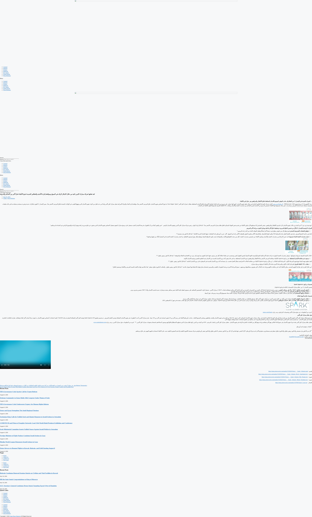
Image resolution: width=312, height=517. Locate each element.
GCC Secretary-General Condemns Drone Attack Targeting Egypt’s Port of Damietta (28, 486)
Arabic (5, 198)
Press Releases (7, 75)
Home (4, 455)
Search (1, 159)
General (5, 67)
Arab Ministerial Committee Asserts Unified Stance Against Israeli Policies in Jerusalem (29, 429)
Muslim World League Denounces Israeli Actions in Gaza (19, 442)
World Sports (6, 74)
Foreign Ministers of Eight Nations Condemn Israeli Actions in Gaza (22, 436)
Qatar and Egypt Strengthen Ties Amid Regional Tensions (19, 410)
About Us (5, 457)
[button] (156, 78)
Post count (6, 460)
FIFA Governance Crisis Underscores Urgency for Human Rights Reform (24, 404)
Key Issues (6, 72)
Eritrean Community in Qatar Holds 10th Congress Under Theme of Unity (25, 398)
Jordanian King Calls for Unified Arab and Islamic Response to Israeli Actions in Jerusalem (30, 417)
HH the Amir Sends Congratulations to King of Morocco (19, 479)
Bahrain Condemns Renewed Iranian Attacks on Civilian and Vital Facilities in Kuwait (29, 473)
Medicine (5, 71)
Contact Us (6, 458)
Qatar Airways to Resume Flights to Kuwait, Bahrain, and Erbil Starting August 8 (27, 448)
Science (5, 70)
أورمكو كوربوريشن (278, 204)
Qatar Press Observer (15, 516)
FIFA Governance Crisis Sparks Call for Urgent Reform (18, 392)
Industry (5, 68)
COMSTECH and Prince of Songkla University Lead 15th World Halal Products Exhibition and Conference (36, 423)
